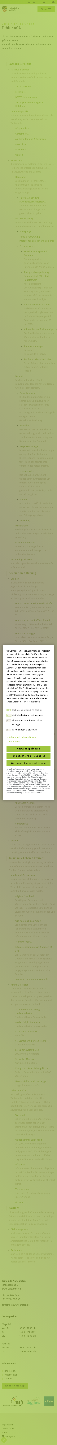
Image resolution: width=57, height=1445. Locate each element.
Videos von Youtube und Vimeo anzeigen (27, 722)
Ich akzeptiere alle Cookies (28, 756)
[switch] (9, 715)
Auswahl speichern (28, 748)
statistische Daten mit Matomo (27, 715)
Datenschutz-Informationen (22, 737)
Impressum (14, 741)
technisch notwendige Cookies (27, 710)
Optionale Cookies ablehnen (28, 763)
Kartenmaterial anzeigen (24, 729)
